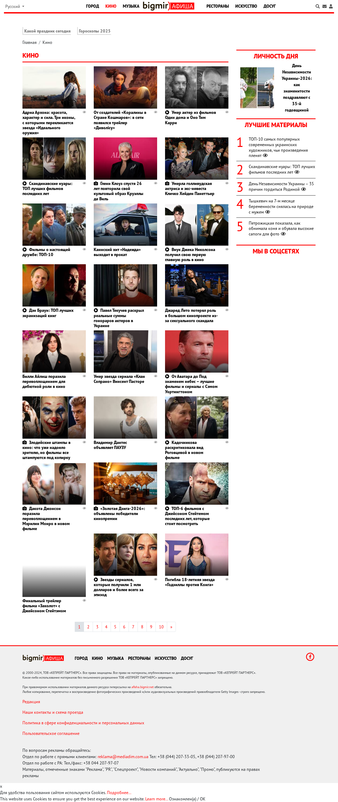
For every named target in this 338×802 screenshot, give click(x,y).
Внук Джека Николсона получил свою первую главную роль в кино (190, 254)
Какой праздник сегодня (47, 31)
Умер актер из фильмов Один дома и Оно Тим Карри (190, 117)
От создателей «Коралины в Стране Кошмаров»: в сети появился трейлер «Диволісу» (120, 120)
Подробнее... (119, 792)
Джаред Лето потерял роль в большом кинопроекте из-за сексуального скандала (191, 315)
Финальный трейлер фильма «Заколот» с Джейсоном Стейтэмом (44, 605)
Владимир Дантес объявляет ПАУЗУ (110, 445)
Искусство (246, 6)
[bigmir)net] (157, 6)
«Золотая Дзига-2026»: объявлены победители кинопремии (119, 513)
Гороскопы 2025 (95, 31)
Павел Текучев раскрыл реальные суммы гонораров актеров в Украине (119, 318)
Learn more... (156, 798)
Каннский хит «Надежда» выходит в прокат (117, 252)
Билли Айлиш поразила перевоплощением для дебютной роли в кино (44, 381)
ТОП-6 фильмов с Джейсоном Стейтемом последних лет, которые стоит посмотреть (187, 516)
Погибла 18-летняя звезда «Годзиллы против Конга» (190, 582)
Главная (29, 42)
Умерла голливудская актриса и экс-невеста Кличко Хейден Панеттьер (189, 188)
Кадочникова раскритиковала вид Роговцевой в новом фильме (184, 450)
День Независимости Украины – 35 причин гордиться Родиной (281, 186)
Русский (13, 6)
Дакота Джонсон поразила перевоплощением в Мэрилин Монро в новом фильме (46, 518)
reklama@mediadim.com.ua (123, 756)
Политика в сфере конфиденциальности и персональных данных (83, 722)
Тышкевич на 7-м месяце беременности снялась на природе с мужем (281, 206)
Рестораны (217, 6)
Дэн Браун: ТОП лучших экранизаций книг (47, 313)
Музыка (131, 6)
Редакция (31, 701)
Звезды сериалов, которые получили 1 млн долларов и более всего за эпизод (118, 587)
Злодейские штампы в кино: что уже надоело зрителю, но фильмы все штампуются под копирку (46, 450)
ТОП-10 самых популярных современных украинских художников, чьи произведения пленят (278, 147)
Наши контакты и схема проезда (52, 712)
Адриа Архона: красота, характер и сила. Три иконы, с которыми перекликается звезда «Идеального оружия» (48, 122)
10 (161, 626)
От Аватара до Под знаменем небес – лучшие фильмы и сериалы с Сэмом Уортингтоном (191, 384)
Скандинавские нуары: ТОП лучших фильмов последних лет (47, 188)
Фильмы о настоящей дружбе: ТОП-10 (46, 252)
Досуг (270, 6)
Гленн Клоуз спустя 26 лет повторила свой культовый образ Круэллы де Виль (118, 191)
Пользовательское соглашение (50, 733)
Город (92, 6)
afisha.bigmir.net (143, 687)
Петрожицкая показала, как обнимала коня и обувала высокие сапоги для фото (281, 228)
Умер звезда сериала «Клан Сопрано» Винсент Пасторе (119, 379)
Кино (110, 6)
